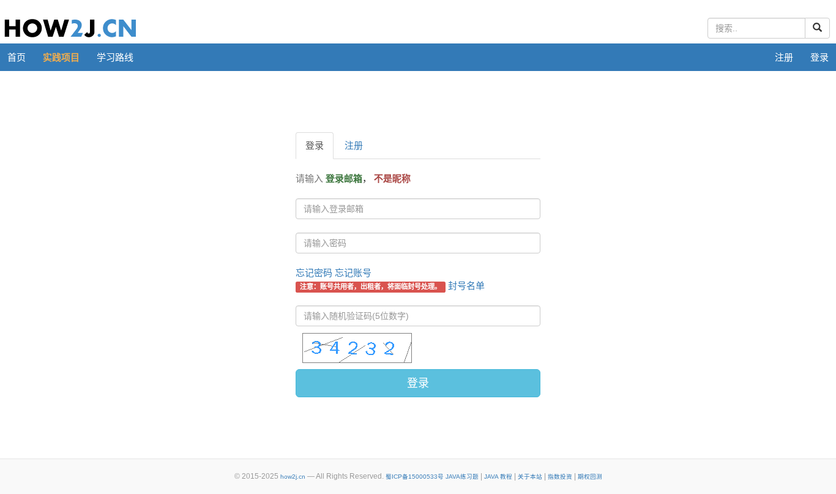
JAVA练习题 (462, 476)
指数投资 (560, 476)
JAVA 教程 (498, 476)
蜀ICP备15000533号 (415, 476)
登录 (819, 57)
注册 (784, 57)
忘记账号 (353, 273)
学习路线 (115, 57)
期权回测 (590, 476)
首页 (16, 57)
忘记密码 (314, 273)
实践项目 (61, 57)
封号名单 (466, 285)
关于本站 (530, 476)
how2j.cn (292, 476)
